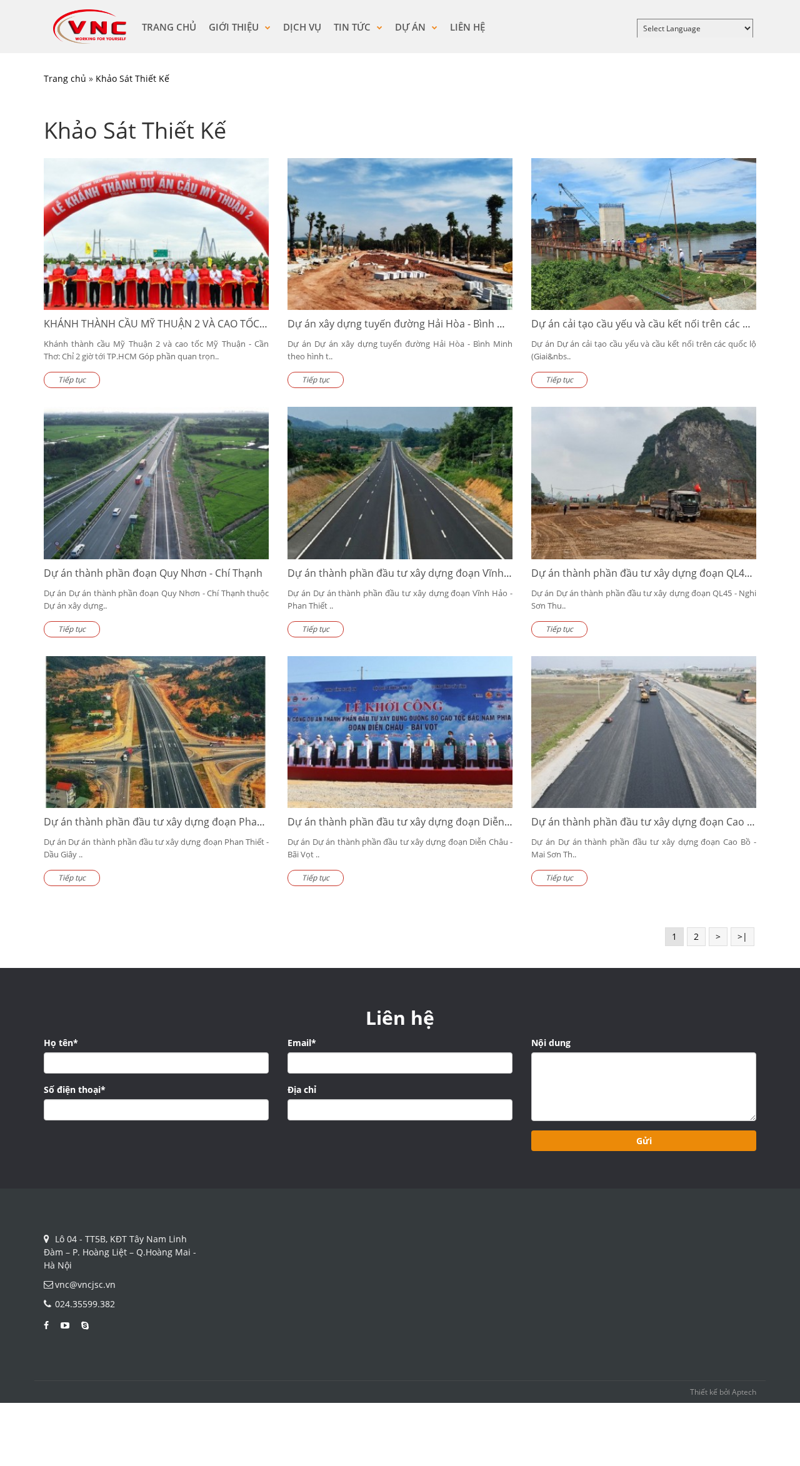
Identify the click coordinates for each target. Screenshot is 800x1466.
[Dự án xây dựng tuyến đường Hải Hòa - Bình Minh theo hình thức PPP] (400, 234)
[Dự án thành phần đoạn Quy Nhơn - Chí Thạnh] (156, 483)
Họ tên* (61, 1043)
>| (743, 936)
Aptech (744, 1392)
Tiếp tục (72, 379)
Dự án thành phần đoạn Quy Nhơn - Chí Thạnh (153, 573)
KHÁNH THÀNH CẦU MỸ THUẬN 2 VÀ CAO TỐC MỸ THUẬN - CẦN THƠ (204, 324)
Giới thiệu (235, 27)
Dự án (411, 27)
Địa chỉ (302, 1089)
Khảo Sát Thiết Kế (132, 78)
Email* (302, 1043)
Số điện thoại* (75, 1089)
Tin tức (353, 27)
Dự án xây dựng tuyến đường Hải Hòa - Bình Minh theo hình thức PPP (451, 324)
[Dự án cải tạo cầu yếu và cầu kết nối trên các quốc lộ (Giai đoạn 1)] (643, 234)
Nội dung (551, 1043)
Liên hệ (467, 27)
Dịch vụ (302, 27)
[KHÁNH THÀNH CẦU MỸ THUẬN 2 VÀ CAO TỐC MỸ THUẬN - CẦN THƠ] (156, 234)
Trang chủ (169, 27)
